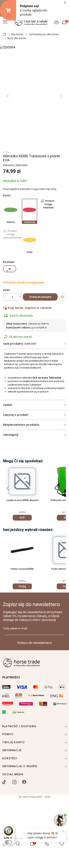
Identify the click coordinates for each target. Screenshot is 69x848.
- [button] (5, 297)
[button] (17, 843)
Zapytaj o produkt (15, 415)
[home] (4, 34)
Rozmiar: (9, 262)
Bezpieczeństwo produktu (21, 425)
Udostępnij (10, 435)
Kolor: (7, 195)
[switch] (8, 842)
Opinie (7, 405)
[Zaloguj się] (56, 21)
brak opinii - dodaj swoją (15, 165)
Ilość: (6, 290)
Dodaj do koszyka (40, 296)
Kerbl (6, 152)
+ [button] (20, 297)
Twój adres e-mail (15, 628)
